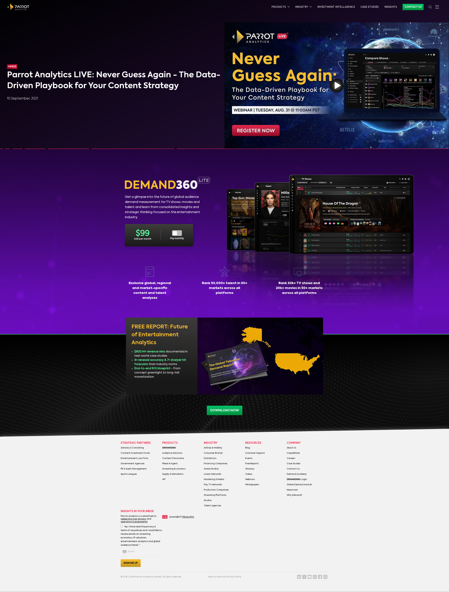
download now (224, 410)
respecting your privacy (133, 519)
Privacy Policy (233, 577)
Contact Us (413, 7)
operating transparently (134, 522)
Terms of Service (216, 577)
